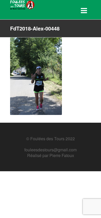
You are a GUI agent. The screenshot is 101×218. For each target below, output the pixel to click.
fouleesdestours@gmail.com (50, 150)
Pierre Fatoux (61, 155)
